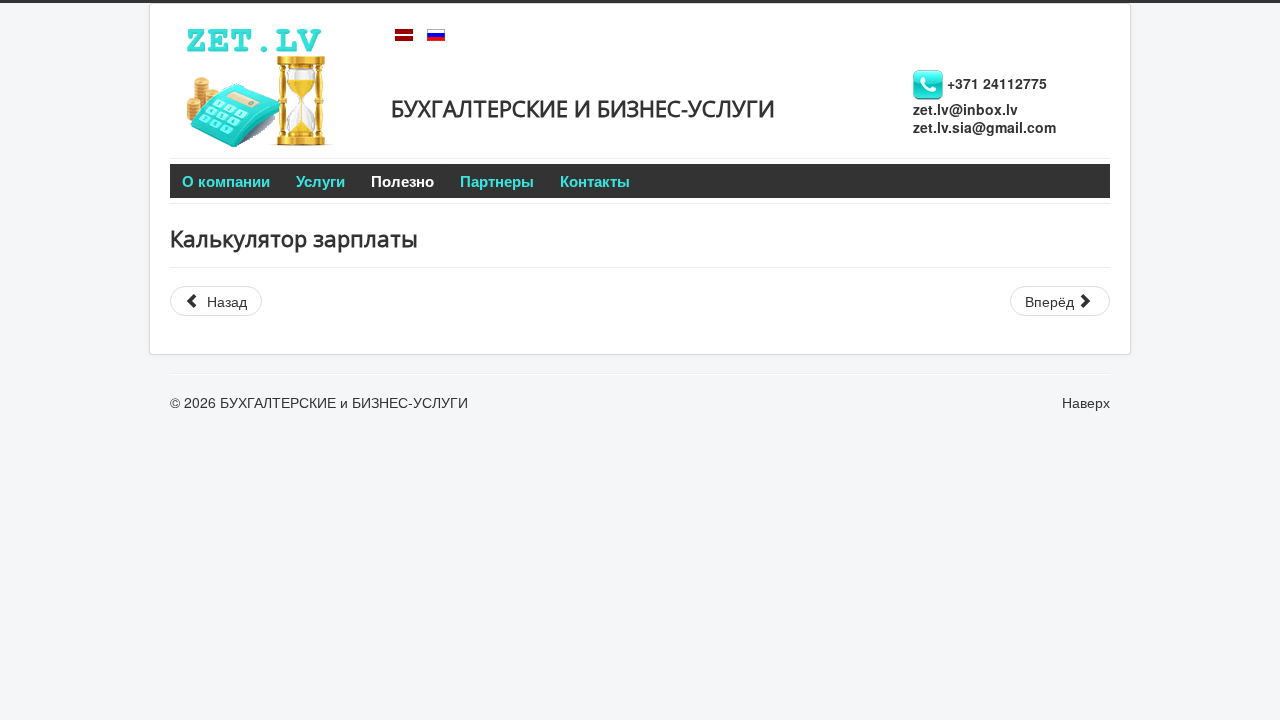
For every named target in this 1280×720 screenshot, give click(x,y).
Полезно (402, 181)
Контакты (595, 181)
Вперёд (1051, 301)
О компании (226, 181)
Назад (225, 301)
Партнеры (497, 181)
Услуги (320, 181)
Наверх (1086, 402)
